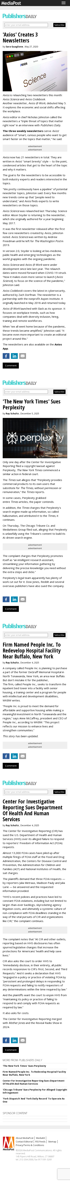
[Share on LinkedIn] (14, 356)
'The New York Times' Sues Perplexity (24, 1065)
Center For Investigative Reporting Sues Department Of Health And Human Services (33, 1082)
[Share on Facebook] (6, 356)
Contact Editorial (24, 1141)
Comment (11, 365)
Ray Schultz (12, 413)
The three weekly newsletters (23, 131)
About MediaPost (24, 1138)
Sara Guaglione (14, 46)
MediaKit (40, 1138)
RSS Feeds (40, 1141)
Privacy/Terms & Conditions (30, 1145)
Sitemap (52, 1141)
